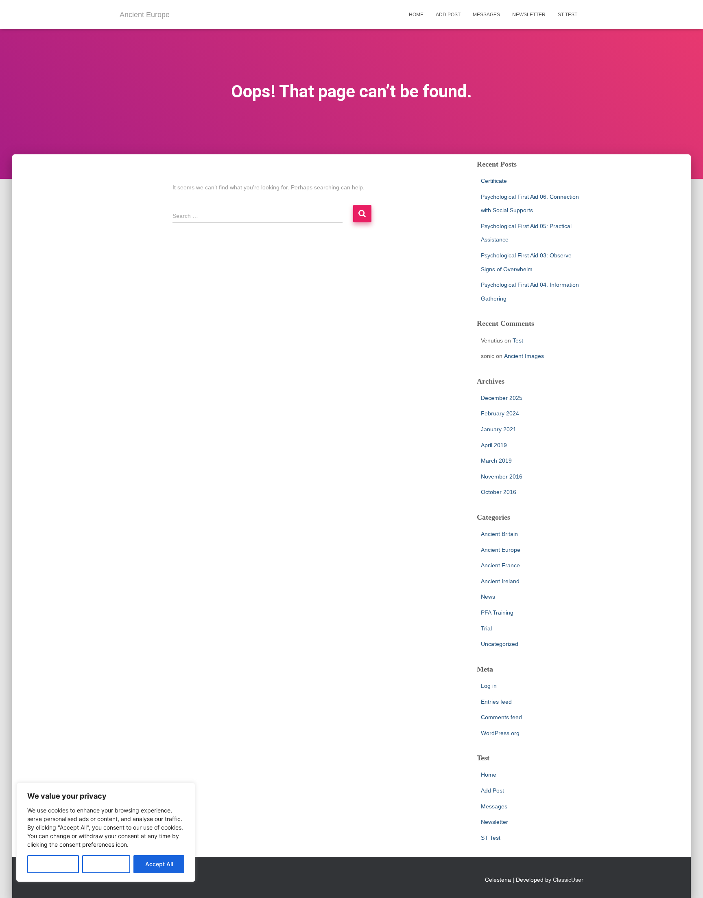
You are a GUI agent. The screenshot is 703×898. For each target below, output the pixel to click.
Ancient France (500, 565)
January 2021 (498, 429)
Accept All (159, 864)
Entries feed (496, 701)
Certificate (494, 181)
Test (518, 340)
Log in (489, 686)
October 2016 (498, 492)
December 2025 (501, 398)
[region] (105, 832)
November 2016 (501, 476)
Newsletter (529, 15)
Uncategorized (499, 644)
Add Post (448, 15)
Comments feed (501, 717)
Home (416, 15)
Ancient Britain (499, 534)
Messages (486, 15)
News (488, 596)
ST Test (567, 15)
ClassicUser (568, 879)
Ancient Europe (500, 550)
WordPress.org (500, 733)
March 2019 (496, 460)
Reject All (106, 864)
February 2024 (500, 413)
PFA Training (497, 612)
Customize (53, 864)
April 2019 (494, 445)
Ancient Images (524, 356)
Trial (486, 628)
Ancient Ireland (500, 581)
